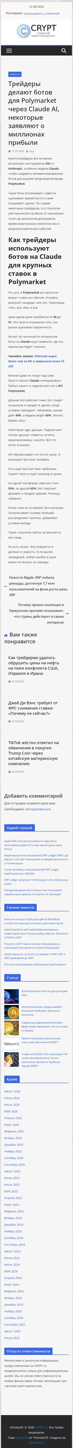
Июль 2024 (11, 1258)
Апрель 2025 (13, 1198)
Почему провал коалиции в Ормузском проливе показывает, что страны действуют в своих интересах (36, 613)
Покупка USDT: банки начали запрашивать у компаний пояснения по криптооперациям (32, 946)
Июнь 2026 (12, 1105)
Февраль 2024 (14, 1291)
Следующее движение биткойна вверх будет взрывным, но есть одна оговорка (44, 1026)
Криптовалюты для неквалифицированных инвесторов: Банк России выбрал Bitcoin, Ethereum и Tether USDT (36, 933)
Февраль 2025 (14, 1211)
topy (31, 151)
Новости (15, 74)
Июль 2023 (11, 1338)
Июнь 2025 (12, 1185)
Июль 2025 (11, 1178)
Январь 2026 (13, 1138)
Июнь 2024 (12, 1264)
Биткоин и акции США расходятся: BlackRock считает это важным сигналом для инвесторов (33, 921)
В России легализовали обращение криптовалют (35, 964)
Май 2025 (11, 1191)
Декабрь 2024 (13, 1224)
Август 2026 (12, 1091)
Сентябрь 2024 (14, 1244)
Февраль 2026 (14, 1131)
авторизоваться (37, 809)
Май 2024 (11, 1271)
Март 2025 (11, 1204)
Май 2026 (11, 1111)
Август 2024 (12, 1251)
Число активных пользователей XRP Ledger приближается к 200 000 (31, 871)
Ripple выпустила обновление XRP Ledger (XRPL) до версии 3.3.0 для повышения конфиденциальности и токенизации (36, 859)
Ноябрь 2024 (13, 1231)
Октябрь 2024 (13, 1238)
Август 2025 (12, 1171)
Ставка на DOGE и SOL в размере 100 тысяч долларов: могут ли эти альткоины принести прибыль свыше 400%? (44, 1060)
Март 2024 (11, 1284)
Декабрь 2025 (13, 1145)
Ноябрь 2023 (13, 1311)
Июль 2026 (11, 1098)
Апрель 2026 (13, 1118)
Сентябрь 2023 (14, 1324)
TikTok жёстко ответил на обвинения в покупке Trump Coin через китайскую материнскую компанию (33, 753)
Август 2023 (12, 1331)
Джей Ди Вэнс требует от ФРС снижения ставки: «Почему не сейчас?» (33, 708)
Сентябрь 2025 (14, 1165)
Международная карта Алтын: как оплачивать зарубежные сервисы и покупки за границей (33, 892)
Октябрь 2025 (13, 1158)
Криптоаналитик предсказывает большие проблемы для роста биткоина (41, 1010)
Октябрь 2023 (13, 1318)
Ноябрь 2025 (13, 1151)
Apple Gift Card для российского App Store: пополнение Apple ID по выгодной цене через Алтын (33, 845)
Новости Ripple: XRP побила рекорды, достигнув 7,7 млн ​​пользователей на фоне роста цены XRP (38, 586)
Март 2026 (11, 1125)
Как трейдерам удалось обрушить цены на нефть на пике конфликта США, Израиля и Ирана (33, 665)
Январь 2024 (13, 1298)
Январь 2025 (13, 1218)
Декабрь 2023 (13, 1304)
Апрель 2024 (13, 1278)
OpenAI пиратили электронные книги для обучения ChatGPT (41, 1040)
